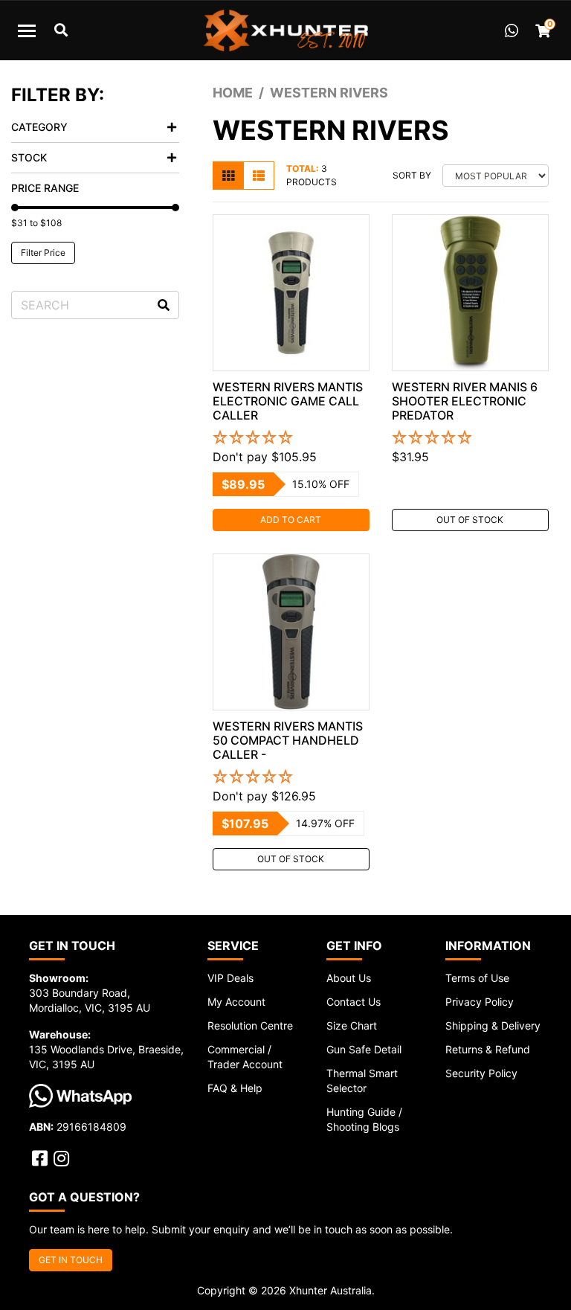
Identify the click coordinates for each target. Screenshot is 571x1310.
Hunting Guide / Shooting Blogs (364, 1119)
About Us (348, 978)
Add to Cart (290, 519)
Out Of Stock (469, 519)
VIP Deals (230, 978)
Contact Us (353, 1001)
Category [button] (39, 127)
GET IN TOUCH (71, 1259)
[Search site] (163, 305)
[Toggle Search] (61, 30)
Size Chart (351, 1025)
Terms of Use (477, 978)
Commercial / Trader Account (245, 1056)
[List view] (258, 175)
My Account (236, 1001)
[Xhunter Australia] (285, 30)
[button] (291, 438)
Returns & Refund (487, 1049)
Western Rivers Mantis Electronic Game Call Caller (288, 401)
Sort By (412, 175)
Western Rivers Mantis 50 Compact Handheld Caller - (288, 740)
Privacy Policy (479, 1001)
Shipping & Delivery (493, 1025)
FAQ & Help (234, 1088)
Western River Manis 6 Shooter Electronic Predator (465, 401)
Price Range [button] (45, 188)
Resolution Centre (250, 1025)
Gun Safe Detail (363, 1049)
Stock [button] (29, 157)
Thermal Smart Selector (362, 1080)
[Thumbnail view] (228, 175)
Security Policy (481, 1073)
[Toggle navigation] (27, 30)
